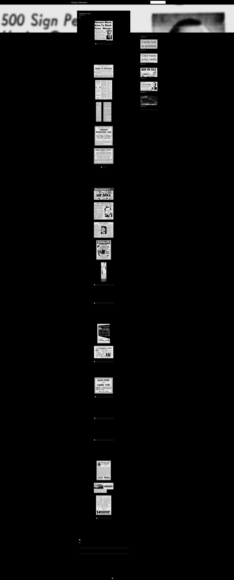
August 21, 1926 (143, 106)
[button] (79, 17)
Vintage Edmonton (79, 2)
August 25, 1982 (143, 64)
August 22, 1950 (143, 92)
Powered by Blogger (117, 578)
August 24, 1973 (143, 78)
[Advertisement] (104, 566)
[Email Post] (79, 540)
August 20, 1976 (143, 50)
